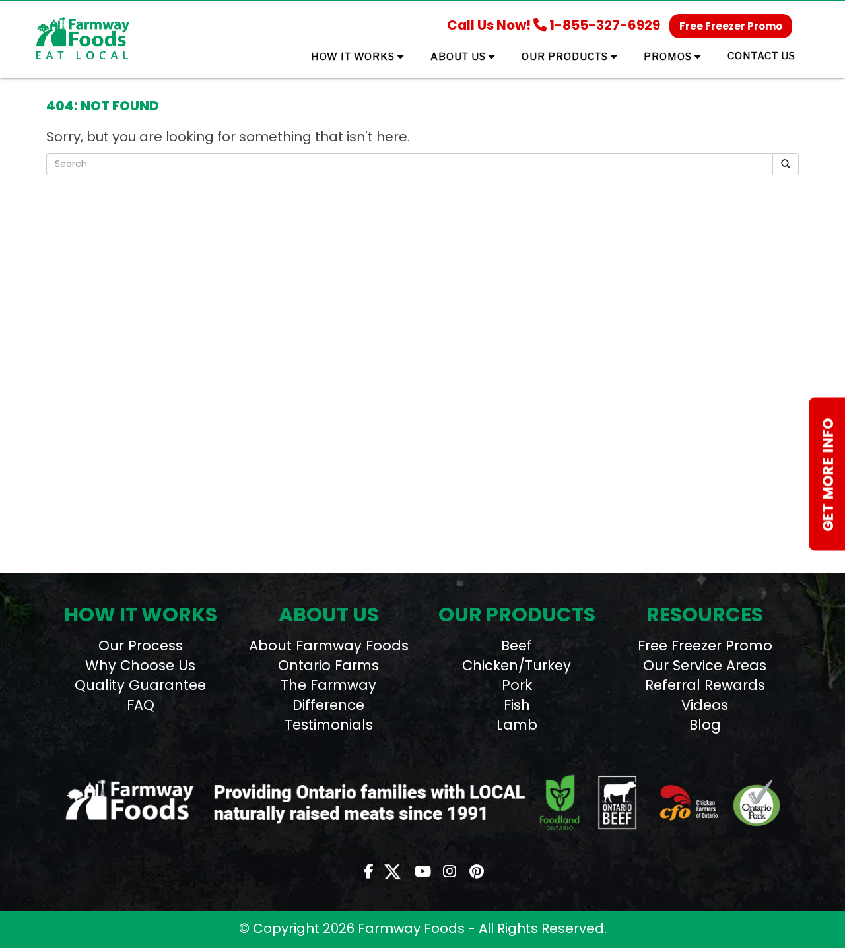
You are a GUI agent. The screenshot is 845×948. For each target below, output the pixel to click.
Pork (517, 685)
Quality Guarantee (140, 685)
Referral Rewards (705, 685)
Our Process (140, 645)
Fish (517, 704)
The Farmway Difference (328, 695)
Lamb (516, 724)
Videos (704, 704)
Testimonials (329, 724)
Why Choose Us (140, 665)
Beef (516, 645)
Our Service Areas (704, 665)
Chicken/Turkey (516, 665)
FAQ (140, 704)
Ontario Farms (328, 665)
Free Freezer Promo (730, 26)
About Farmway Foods (329, 645)
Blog (705, 724)
